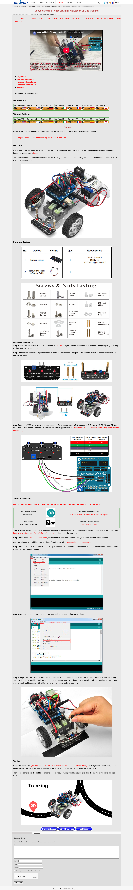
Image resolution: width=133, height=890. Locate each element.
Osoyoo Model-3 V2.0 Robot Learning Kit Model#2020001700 (41, 138)
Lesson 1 (37, 153)
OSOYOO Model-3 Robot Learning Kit (52, 6)
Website (16, 867)
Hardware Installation (26, 82)
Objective (21, 76)
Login (107, 1)
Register (116, 1)
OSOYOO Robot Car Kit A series (31, 6)
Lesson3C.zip (86, 542)
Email (16, 864)
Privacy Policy (58, 889)
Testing (20, 87)
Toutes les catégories (47, 2)
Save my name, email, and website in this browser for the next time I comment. (39, 871)
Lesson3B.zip (70, 542)
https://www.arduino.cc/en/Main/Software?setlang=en (34, 533)
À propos (78, 2)
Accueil (33, 2)
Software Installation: (26, 85)
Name (16, 861)
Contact (69, 2)
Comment (17, 845)
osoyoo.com (37, 833)
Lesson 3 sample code (38, 538)
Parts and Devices (25, 79)
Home (20, 6)
